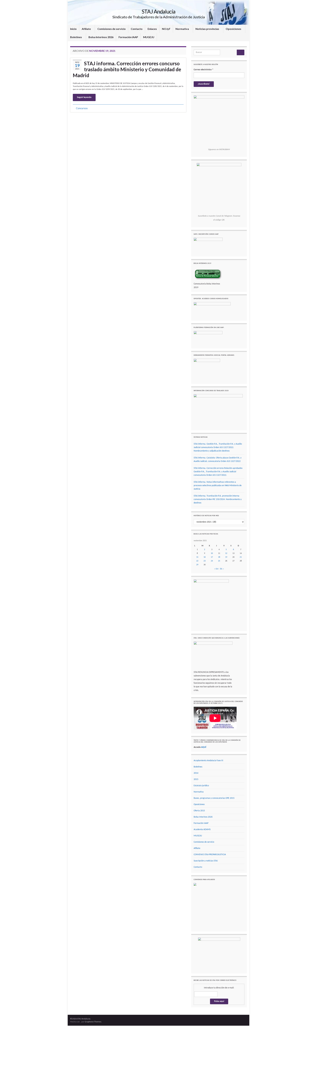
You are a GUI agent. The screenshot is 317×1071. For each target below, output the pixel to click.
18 (219, 557)
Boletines (76, 37)
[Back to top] (309, 1063)
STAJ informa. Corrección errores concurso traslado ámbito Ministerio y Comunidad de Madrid (127, 69)
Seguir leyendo (84, 97)
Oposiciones (234, 28)
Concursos (82, 108)
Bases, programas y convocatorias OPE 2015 (214, 798)
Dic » (222, 569)
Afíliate (86, 28)
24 (212, 561)
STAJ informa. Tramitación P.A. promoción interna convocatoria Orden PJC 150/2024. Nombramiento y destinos (218, 499)
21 (241, 557)
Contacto (136, 28)
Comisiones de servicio (111, 28)
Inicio (73, 28)
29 (197, 565)
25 (219, 561)
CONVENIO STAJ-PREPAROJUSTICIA (210, 854)
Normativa (182, 28)
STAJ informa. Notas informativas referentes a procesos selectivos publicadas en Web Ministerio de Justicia (218, 485)
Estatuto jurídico (201, 785)
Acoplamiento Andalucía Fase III (208, 760)
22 (197, 561)
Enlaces (152, 28)
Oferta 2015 (199, 810)
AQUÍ (203, 747)
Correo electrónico (203, 69)
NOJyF (166, 28)
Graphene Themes (93, 1021)
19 (226, 557)
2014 (196, 773)
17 (212, 557)
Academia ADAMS (202, 829)
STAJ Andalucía (158, 11)
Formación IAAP (128, 37)
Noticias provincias (207, 28)
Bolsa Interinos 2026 (100, 37)
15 (197, 557)
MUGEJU (148, 37)
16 (205, 557)
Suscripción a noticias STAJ (206, 861)
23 (205, 561)
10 (212, 553)
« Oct (216, 569)
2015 (196, 779)
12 (226, 553)
